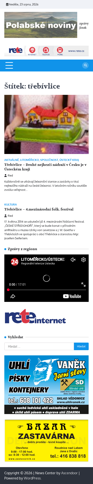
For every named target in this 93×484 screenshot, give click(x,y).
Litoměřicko (29, 160)
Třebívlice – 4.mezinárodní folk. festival (39, 209)
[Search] (85, 65)
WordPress (32, 478)
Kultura (10, 204)
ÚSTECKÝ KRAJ (69, 160)
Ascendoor (69, 473)
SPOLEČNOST (49, 160)
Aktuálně (11, 160)
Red (10, 175)
